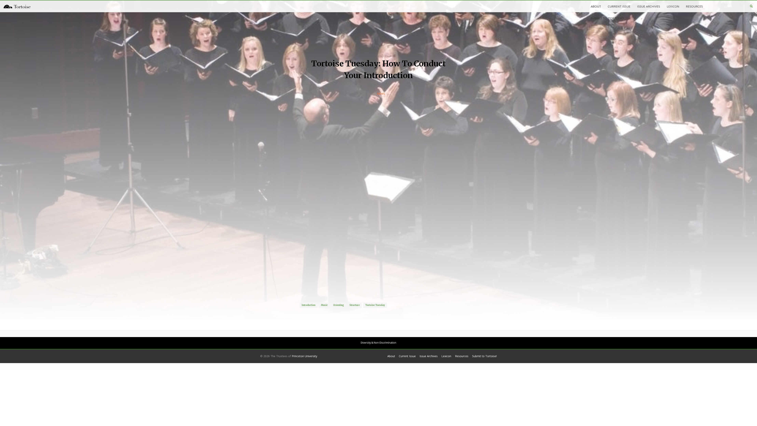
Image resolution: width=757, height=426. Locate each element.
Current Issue (407, 356)
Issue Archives (429, 356)
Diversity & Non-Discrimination (378, 342)
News (381, 93)
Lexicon (446, 356)
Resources (461, 356)
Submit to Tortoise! (484, 356)
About (391, 356)
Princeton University (304, 356)
